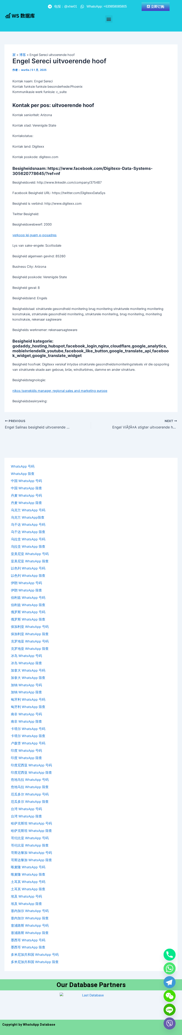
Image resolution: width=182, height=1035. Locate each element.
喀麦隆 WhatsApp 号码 (28, 867)
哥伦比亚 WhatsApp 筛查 (30, 845)
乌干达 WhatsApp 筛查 (28, 532)
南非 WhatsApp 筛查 (26, 722)
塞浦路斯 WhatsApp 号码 (30, 926)
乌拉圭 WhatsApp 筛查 (28, 547)
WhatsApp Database (39, 1025)
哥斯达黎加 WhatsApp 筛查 (31, 860)
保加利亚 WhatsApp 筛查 (30, 634)
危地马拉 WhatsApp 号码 (30, 780)
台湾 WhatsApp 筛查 (26, 816)
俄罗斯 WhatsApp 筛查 (28, 619)
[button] (109, 19)
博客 (22, 55)
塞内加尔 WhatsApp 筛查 (30, 918)
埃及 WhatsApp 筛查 (26, 904)
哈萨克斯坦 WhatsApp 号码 (31, 823)
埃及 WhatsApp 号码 (26, 896)
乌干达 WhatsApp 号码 (28, 525)
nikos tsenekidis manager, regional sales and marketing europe (59, 391)
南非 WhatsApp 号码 (26, 714)
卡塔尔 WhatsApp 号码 (28, 729)
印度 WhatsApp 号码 (26, 751)
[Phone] (170, 955)
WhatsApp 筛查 (22, 474)
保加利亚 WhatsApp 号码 (30, 627)
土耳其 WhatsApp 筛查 (28, 889)
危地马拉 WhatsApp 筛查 (30, 787)
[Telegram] (170, 982)
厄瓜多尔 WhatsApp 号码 (30, 794)
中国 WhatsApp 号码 (26, 481)
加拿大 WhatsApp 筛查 (28, 678)
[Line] (170, 1010)
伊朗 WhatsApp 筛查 (26, 590)
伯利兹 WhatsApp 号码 (28, 598)
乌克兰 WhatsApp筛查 (27, 517)
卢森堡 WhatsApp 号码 (28, 743)
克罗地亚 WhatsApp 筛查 (30, 649)
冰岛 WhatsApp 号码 (26, 656)
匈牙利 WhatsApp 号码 (28, 700)
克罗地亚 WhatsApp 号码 (30, 641)
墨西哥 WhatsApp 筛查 (28, 947)
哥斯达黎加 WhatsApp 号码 (31, 853)
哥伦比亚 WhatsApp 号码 (30, 838)
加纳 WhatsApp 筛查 (26, 692)
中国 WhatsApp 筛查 (26, 488)
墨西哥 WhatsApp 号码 (28, 940)
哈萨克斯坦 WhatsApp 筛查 (31, 831)
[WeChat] (170, 996)
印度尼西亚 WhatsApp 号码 (31, 765)
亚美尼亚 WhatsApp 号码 (30, 554)
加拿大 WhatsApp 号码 (28, 670)
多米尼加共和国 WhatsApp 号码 (35, 955)
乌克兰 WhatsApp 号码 (28, 510)
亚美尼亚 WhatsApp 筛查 (30, 561)
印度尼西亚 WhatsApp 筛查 (31, 773)
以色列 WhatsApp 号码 (28, 568)
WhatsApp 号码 (22, 466)
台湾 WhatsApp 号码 (26, 809)
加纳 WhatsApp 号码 (26, 685)
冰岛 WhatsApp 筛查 (26, 663)
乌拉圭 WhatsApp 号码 (28, 539)
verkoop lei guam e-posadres (34, 235)
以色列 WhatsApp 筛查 (28, 576)
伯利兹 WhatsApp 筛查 (28, 605)
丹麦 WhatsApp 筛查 (26, 503)
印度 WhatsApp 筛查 (26, 758)
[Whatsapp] (170, 968)
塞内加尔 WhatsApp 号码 (30, 911)
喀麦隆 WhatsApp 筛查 (28, 874)
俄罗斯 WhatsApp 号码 (28, 612)
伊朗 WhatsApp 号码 (26, 583)
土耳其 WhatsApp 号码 (28, 882)
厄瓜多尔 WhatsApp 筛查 (30, 802)
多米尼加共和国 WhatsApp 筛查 (35, 962)
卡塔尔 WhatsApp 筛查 (28, 736)
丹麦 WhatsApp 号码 (26, 496)
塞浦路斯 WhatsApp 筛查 (30, 933)
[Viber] (170, 1023)
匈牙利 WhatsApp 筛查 (28, 707)
